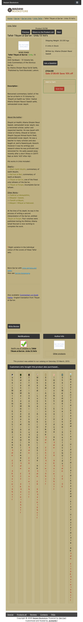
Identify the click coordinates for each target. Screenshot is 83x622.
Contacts (44, 615)
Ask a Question (50, 63)
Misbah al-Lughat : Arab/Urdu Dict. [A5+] (37, 416)
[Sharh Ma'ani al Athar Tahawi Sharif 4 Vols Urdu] (62, 375)
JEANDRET (53, 621)
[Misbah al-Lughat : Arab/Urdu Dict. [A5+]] (37, 375)
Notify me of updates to (24, 349)
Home (9, 18)
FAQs (53, 615)
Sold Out (59, 89)
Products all (22, 615)
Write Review (14, 326)
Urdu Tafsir (37, 18)
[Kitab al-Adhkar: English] (45, 375)
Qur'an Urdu (26, 18)
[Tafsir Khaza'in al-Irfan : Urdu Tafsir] (70, 419)
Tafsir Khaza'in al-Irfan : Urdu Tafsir (70, 501)
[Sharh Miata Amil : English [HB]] (12, 375)
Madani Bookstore (40, 618)
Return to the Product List (43, 32)
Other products (59, 354)
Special (10, 615)
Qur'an (17, 18)
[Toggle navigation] (77, 2)
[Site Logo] (17, 10)
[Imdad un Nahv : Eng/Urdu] (54, 375)
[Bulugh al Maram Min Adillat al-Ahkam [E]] (20, 375)
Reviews (33, 615)
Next (59, 32)
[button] (63, 613)
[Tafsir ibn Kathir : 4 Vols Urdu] (29, 375)
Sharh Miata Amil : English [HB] (12, 406)
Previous (25, 32)
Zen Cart (62, 618)
